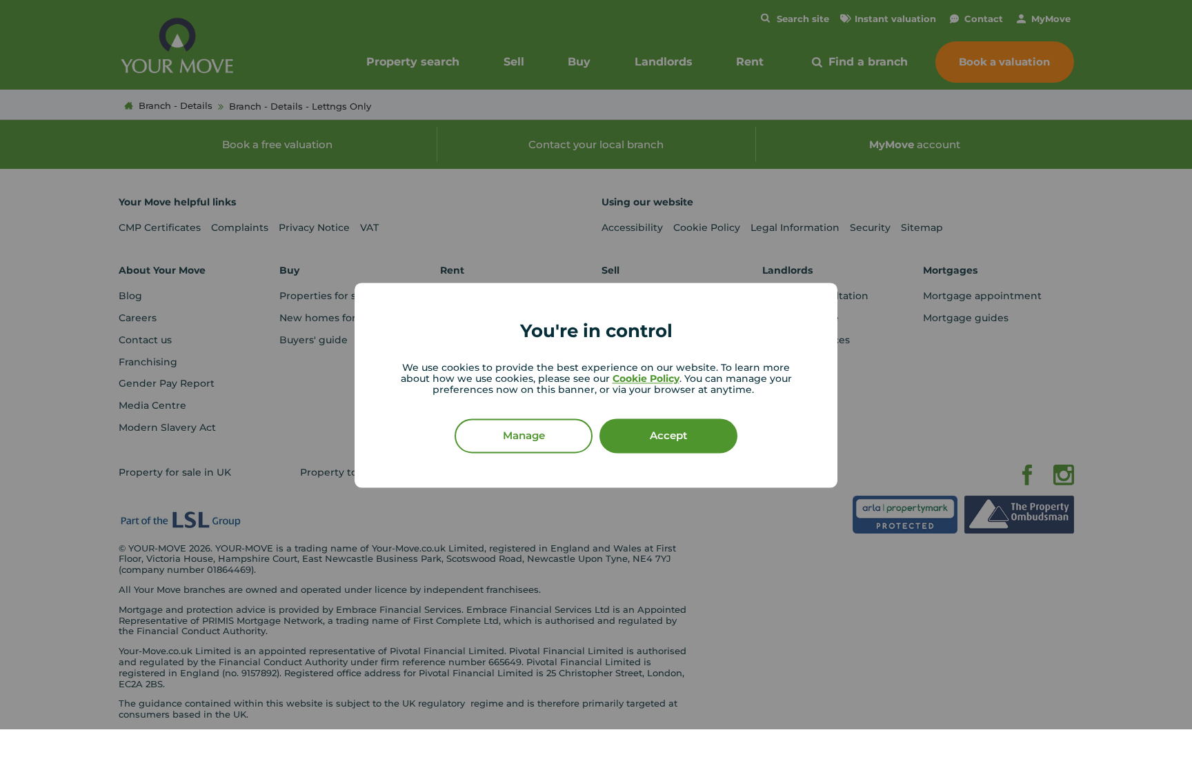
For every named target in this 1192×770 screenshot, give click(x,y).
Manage (524, 435)
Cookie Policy (646, 378)
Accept (668, 435)
